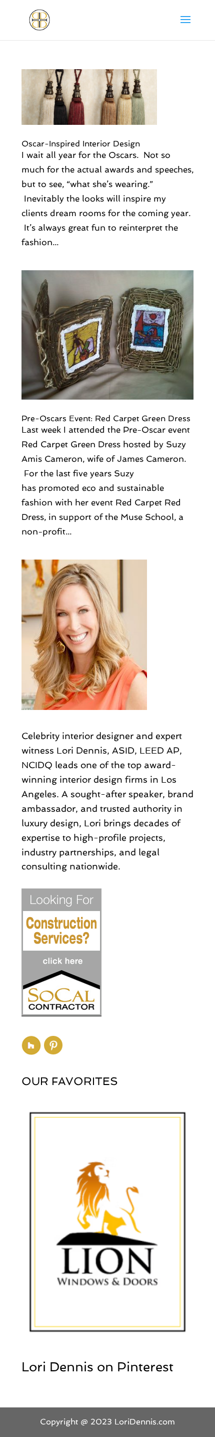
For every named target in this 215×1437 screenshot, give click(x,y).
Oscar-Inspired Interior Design (81, 143)
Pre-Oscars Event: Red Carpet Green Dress (106, 418)
